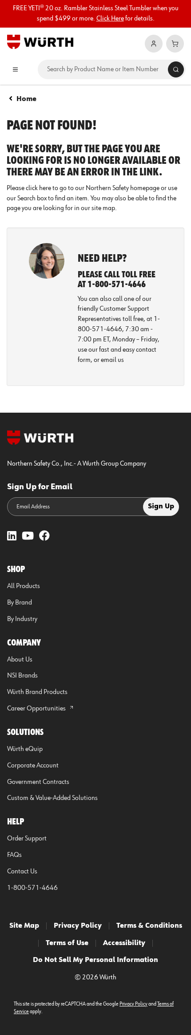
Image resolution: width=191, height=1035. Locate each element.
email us (112, 360)
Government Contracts (38, 782)
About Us (19, 659)
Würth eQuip (25, 749)
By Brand (19, 602)
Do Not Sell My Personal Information (95, 960)
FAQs (14, 855)
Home (26, 99)
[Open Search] (176, 69)
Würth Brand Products (37, 692)
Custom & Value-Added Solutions (52, 798)
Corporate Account (33, 765)
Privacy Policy (78, 925)
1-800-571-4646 (32, 888)
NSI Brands (22, 675)
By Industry (22, 619)
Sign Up (161, 506)
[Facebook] (44, 536)
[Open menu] (15, 69)
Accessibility (124, 943)
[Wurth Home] (40, 41)
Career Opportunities (37, 708)
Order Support (27, 838)
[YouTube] (28, 536)
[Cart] (175, 44)
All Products (23, 586)
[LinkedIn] (11, 536)
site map (103, 208)
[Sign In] (154, 44)
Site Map (24, 925)
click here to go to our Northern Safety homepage (92, 188)
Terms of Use (67, 943)
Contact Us (22, 871)
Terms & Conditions (149, 925)
